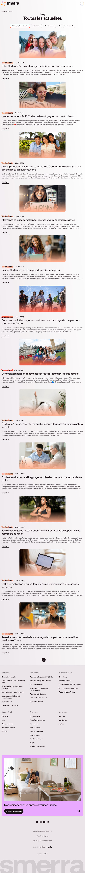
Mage (32, 743)
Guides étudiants (7, 724)
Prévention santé (65, 673)
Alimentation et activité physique (70, 684)
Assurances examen (37, 684)
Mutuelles (6, 673)
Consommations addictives (68, 688)
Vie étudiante (7, 62)
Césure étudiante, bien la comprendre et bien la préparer (31, 270)
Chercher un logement (14, 811)
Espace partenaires (36, 731)
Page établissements (37, 720)
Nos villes (62, 716)
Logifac (61, 724)
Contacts (5, 716)
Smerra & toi (7, 712)
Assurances (34, 673)
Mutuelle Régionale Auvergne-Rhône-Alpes (12, 687)
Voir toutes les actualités (20, 26)
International (7, 317)
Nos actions (63, 677)
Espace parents (35, 735)
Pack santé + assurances (10, 705)
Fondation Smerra (36, 739)
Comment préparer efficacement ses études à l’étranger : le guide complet (40, 373)
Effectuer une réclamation (42, 831)
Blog (3, 720)
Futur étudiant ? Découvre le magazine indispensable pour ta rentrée (37, 66)
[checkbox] (36, 26)
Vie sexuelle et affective (67, 692)
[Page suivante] (44, 660)
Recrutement (34, 724)
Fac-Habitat (63, 720)
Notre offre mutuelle (9, 677)
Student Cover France (37, 746)
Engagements (35, 716)
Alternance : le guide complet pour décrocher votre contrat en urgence (38, 219)
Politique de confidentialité (42, 841)
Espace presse (35, 728)
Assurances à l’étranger (38, 694)
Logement (63, 712)
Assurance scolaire (36, 701)
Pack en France (7, 702)
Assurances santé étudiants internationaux (11, 697)
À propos (33, 712)
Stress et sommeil (65, 681)
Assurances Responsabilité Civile (41, 677)
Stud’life (4, 731)
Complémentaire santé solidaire (13, 692)
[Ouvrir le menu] (82, 3)
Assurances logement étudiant (40, 681)
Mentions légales (42, 836)
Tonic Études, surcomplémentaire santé (13, 682)
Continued (61, 74)
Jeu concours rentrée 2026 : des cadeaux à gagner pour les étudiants (38, 116)
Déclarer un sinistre (8, 728)
